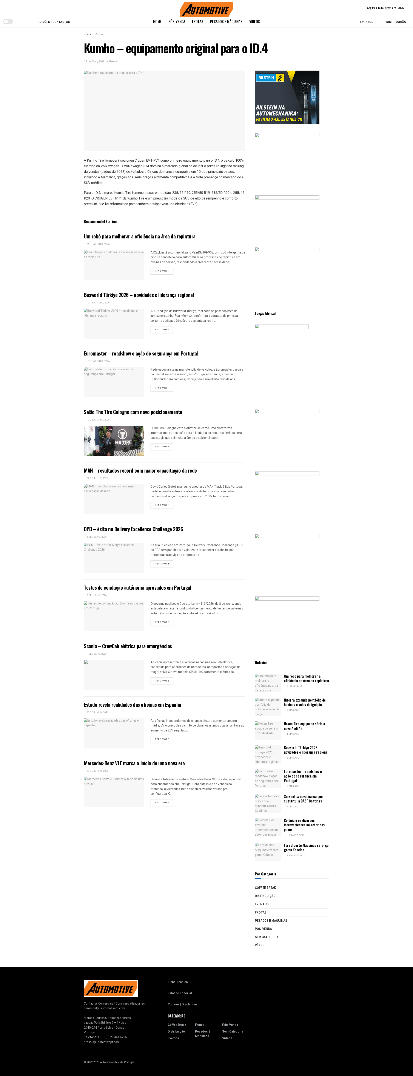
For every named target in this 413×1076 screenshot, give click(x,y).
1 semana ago (295, 835)
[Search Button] (346, 21)
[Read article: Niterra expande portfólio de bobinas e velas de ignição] (268, 707)
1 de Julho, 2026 (96, 654)
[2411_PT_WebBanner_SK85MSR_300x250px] (287, 560)
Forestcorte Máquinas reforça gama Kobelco (306, 847)
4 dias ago (292, 734)
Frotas (197, 21)
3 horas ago (294, 686)
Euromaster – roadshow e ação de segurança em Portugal (141, 353)
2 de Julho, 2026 (96, 595)
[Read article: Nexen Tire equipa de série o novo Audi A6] (268, 730)
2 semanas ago (295, 855)
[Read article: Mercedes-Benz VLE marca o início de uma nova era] (114, 792)
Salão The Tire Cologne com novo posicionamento (133, 412)
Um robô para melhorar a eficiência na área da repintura (140, 236)
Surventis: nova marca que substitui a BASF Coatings (303, 799)
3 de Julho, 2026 (96, 537)
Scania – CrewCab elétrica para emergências (128, 646)
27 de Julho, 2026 (97, 478)
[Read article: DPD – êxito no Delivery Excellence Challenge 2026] (114, 558)
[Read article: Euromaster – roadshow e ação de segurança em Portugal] (114, 382)
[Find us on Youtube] (20, 21)
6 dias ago (292, 786)
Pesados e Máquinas (226, 21)
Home (157, 21)
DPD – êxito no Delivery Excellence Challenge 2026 (133, 529)
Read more (164, 271)
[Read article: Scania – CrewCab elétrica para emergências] (114, 675)
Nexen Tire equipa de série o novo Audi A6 (304, 726)
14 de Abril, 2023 (94, 61)
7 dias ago (292, 807)
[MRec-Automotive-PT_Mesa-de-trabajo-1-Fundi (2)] (287, 274)
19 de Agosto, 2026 (97, 303)
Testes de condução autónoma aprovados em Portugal (137, 587)
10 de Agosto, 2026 (97, 420)
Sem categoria (266, 937)
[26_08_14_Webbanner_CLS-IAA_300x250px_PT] (287, 160)
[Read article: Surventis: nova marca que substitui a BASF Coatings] (268, 803)
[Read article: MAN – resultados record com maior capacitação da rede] (114, 499)
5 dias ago (292, 758)
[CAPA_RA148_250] (282, 362)
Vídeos (254, 21)
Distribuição (396, 22)
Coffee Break (265, 888)
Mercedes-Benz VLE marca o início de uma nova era (134, 763)
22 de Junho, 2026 (97, 771)
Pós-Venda (176, 21)
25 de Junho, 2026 (97, 712)
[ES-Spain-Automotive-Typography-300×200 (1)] (287, 217)
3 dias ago (292, 710)
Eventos (366, 22)
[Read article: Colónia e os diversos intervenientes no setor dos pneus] (268, 827)
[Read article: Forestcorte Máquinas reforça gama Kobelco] (268, 852)
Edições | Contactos (54, 22)
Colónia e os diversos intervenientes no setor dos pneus (304, 825)
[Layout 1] (287, 97)
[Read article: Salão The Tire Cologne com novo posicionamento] (114, 441)
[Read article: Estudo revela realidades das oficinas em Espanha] (114, 733)
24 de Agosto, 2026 (97, 244)
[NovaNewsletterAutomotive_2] (287, 623)
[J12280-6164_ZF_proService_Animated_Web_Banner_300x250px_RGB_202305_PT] (287, 498)
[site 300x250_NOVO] (287, 436)
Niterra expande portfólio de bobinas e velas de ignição (305, 702)
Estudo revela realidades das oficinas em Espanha (132, 704)
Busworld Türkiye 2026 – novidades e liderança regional (139, 294)
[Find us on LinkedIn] (27, 21)
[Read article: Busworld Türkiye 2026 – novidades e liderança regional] (114, 324)
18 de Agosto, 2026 (97, 361)
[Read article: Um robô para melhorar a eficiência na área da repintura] (114, 265)
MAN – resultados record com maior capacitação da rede (140, 470)
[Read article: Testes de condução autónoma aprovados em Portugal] (114, 616)
